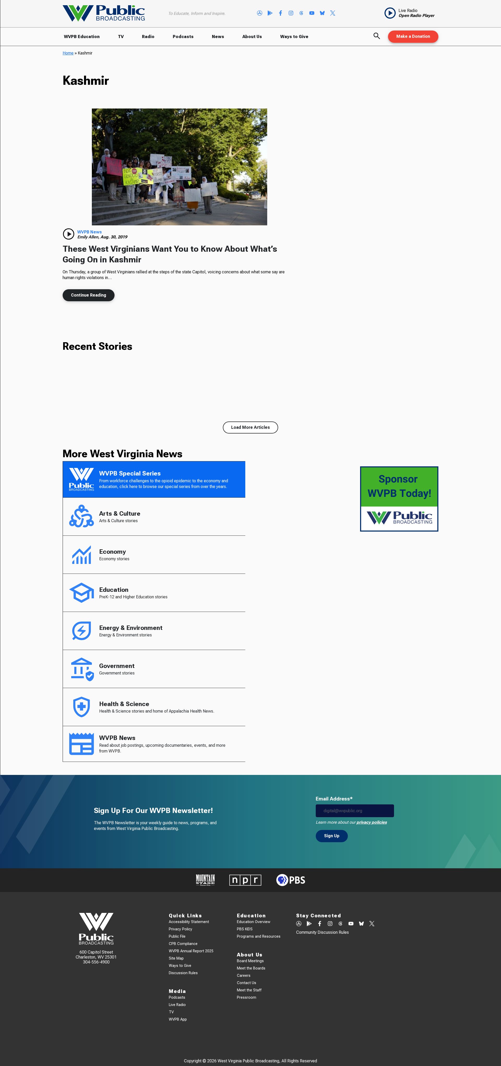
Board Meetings (250, 961)
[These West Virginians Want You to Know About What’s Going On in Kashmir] (179, 167)
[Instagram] (291, 13)
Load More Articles (250, 427)
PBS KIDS (245, 929)
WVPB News (89, 232)
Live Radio (177, 1005)
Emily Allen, (88, 236)
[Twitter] (332, 13)
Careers (243, 975)
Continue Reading (88, 295)
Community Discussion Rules (322, 932)
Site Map (176, 958)
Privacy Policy (180, 929)
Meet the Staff (249, 990)
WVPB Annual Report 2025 (191, 951)
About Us (252, 36)
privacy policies (371, 822)
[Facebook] (280, 13)
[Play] (69, 234)
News (218, 36)
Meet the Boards (251, 968)
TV (121, 36)
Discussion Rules (183, 973)
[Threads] (301, 13)
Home (68, 53)
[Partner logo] (205, 880)
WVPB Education (82, 36)
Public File (177, 936)
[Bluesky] (322, 13)
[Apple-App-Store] (259, 13)
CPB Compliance (183, 944)
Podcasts (183, 36)
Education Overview (253, 922)
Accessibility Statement (189, 922)
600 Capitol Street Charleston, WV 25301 (96, 955)
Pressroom (246, 997)
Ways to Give (294, 36)
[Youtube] (311, 13)
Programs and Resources (259, 936)
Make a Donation (413, 36)
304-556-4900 (96, 962)
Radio (148, 36)
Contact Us (246, 983)
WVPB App (178, 1019)
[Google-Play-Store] (270, 13)
